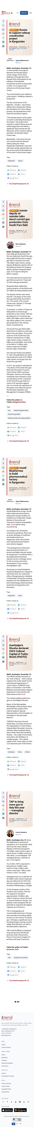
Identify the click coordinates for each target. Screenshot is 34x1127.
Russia (20, 161)
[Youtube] (15, 1102)
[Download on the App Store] (7, 1110)
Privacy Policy (6, 1086)
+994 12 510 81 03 (6, 1033)
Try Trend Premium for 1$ (19, 184)
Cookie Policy (5, 1092)
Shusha (27, 752)
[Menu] (31, 13)
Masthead (4, 1057)
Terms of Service (6, 1083)
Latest (3, 1044)
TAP (9, 957)
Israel (20, 595)
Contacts (4, 1060)
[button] (3, 21)
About (3, 1054)
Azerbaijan (11, 752)
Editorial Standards (7, 1063)
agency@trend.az (6, 1035)
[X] (11, 1102)
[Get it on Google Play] (20, 1110)
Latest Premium (6, 1047)
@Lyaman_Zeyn (13, 949)
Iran (9, 410)
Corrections (5, 1066)
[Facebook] (7, 1102)
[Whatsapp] (3, 1102)
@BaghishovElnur (19, 402)
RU (20, 1123)
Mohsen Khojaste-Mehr (21, 410)
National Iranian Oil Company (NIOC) (19, 418)
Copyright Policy (6, 1089)
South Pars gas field (14, 414)
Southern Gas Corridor (20, 957)
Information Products (8, 1076)
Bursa (20, 752)
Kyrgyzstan (11, 161)
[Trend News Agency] (7, 1018)
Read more (18, 62)
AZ (17, 1123)
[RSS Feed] (28, 1102)
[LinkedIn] (24, 1102)
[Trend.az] (7, 13)
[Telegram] (20, 1102)
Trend (15, 86)
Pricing (4, 1073)
